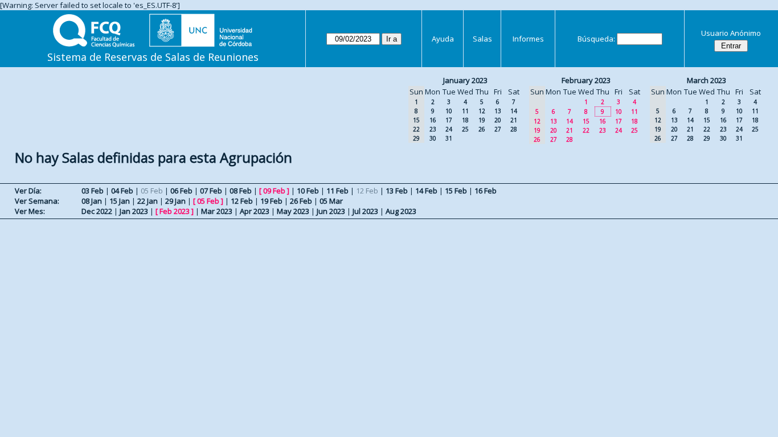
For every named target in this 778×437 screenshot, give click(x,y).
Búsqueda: (596, 39)
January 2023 (465, 80)
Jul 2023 (365, 211)
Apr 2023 (254, 211)
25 (465, 129)
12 (481, 111)
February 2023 (586, 80)
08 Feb (241, 190)
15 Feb (456, 190)
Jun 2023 (331, 211)
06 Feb (181, 190)
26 (481, 129)
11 (465, 111)
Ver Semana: (37, 201)
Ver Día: (28, 190)
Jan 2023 (134, 211)
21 (513, 120)
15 (586, 121)
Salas (482, 39)
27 (497, 129)
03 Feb (92, 190)
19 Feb (271, 201)
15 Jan (119, 201)
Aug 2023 (401, 211)
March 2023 (706, 80)
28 (513, 129)
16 (432, 120)
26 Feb (301, 201)
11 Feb (337, 190)
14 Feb (426, 190)
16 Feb (485, 190)
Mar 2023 (216, 211)
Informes (528, 39)
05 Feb (208, 201)
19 (481, 120)
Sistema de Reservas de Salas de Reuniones (153, 57)
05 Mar (331, 201)
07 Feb (211, 190)
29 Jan (175, 201)
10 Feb (308, 190)
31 (448, 138)
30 (432, 138)
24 (448, 129)
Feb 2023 (174, 211)
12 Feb (242, 201)
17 (448, 120)
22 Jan (147, 201)
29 (706, 138)
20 (497, 120)
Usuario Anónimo (731, 33)
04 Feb (122, 190)
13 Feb (397, 190)
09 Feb (274, 190)
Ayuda (443, 39)
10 (448, 111)
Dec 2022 (96, 211)
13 (497, 111)
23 (432, 129)
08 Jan (91, 201)
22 (586, 130)
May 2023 (293, 211)
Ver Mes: (30, 211)
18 (465, 120)
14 (513, 111)
